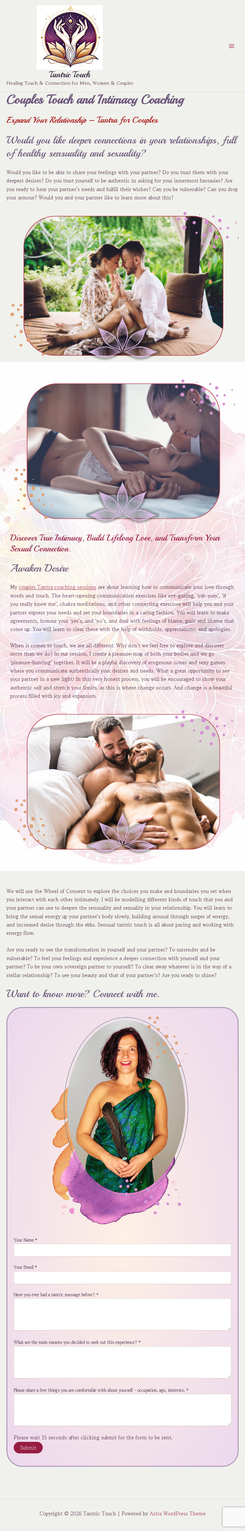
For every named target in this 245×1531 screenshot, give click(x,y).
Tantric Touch (69, 74)
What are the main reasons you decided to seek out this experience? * (77, 1342)
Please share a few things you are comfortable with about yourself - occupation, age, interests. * (101, 1390)
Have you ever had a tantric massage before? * (56, 1294)
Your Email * (25, 1267)
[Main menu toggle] (232, 46)
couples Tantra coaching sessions (57, 587)
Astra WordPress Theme (178, 1513)
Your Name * (25, 1240)
